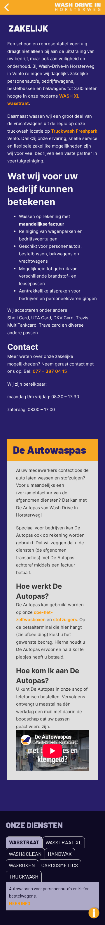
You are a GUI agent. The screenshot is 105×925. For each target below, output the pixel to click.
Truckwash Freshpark (74, 131)
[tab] (24, 842)
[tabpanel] (52, 896)
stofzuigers (65, 619)
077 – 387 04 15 (50, 371)
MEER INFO (19, 903)
